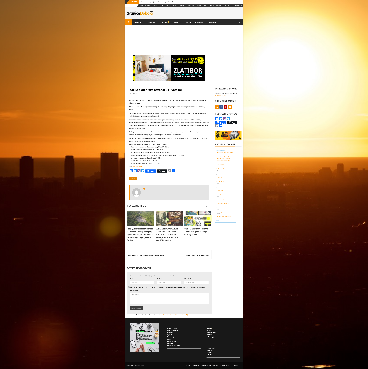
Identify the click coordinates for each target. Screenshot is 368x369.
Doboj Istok (191, 5)
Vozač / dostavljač (220, 199)
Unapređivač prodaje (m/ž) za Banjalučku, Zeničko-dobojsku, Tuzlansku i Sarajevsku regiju (223, 158)
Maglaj (175, 5)
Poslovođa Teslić (220, 194)
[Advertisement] (184, 39)
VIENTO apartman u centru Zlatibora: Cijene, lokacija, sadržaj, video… (196, 232)
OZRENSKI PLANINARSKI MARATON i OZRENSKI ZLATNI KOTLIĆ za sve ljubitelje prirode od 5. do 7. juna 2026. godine (168, 234)
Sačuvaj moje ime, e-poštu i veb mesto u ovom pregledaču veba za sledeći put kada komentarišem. (167, 287)
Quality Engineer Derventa (222, 212)
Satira (165, 22)
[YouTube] (225, 107)
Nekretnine (199, 22)
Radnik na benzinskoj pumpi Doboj (224, 152)
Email (159, 279)
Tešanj (161, 5)
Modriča (168, 5)
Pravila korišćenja (206, 365)
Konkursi (227, 5)
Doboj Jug (219, 5)
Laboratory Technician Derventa (223, 216)
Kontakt (188, 365)
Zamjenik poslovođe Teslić (222, 207)
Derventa (182, 5)
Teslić (155, 5)
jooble (217, 220)
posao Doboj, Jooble (220, 150)
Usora (205, 5)
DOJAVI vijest (236, 365)
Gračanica (148, 5)
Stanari (212, 5)
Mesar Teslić (219, 186)
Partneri (215, 365)
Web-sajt (187, 279)
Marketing (213, 22)
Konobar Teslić (219, 177)
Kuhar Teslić (219, 173)
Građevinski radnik (220, 168)
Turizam (133, 178)
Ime (131, 279)
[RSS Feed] (217, 107)
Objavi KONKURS (225, 365)
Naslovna (151, 22)
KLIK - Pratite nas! (220, 95)
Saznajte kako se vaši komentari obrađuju (175, 315)
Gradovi (137, 22)
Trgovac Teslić (219, 190)
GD (130, 94)
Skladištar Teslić (220, 181)
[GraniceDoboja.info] (128, 22)
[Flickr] (230, 107)
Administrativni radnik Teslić (223, 203)
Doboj (141, 5)
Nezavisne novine (137, 166)
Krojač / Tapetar (220, 164)
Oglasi (176, 22)
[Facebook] (221, 107)
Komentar (134, 291)
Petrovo (199, 5)
